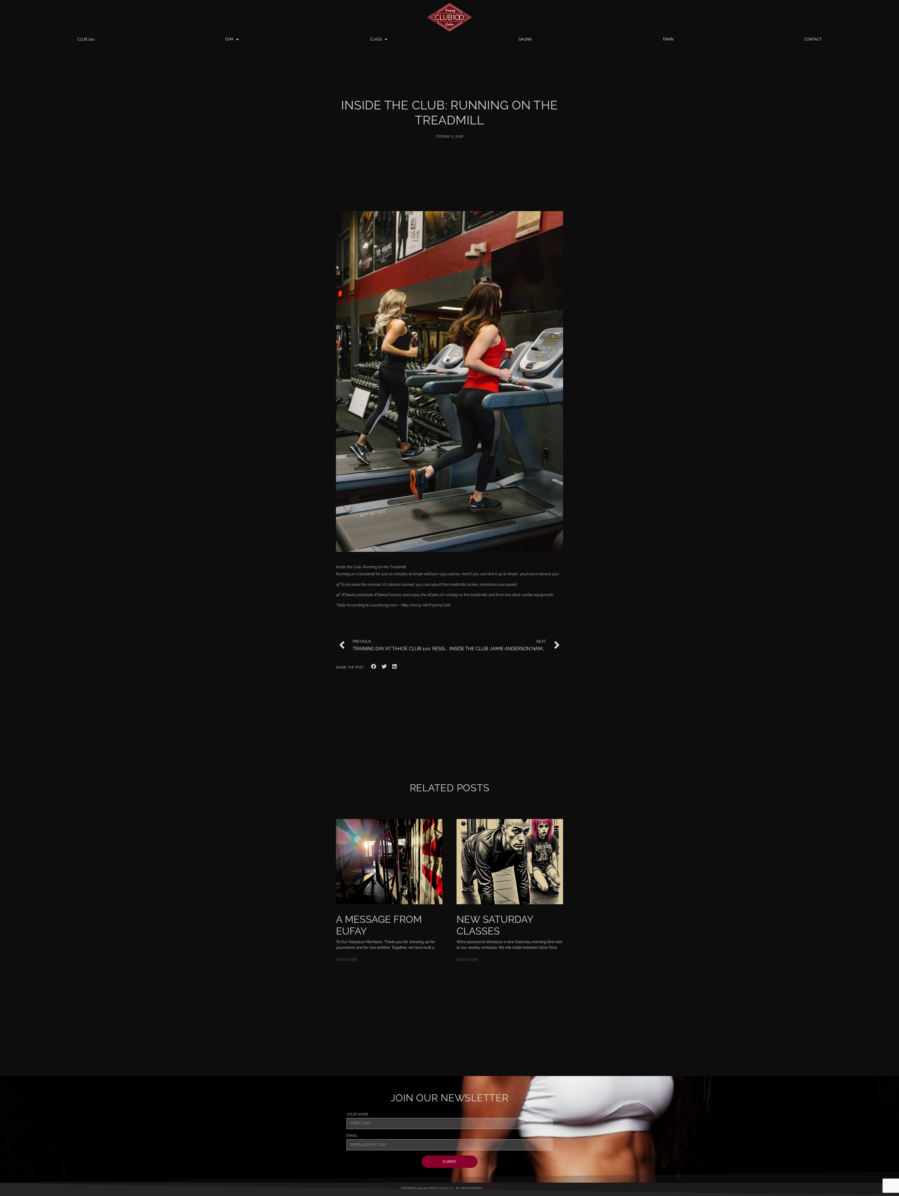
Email (352, 1136)
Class (376, 39)
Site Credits (490, 1188)
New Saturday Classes (495, 925)
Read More (346, 959)
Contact (813, 39)
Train (667, 39)
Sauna (525, 39)
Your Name (357, 1115)
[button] (373, 666)
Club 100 (86, 39)
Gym (229, 39)
